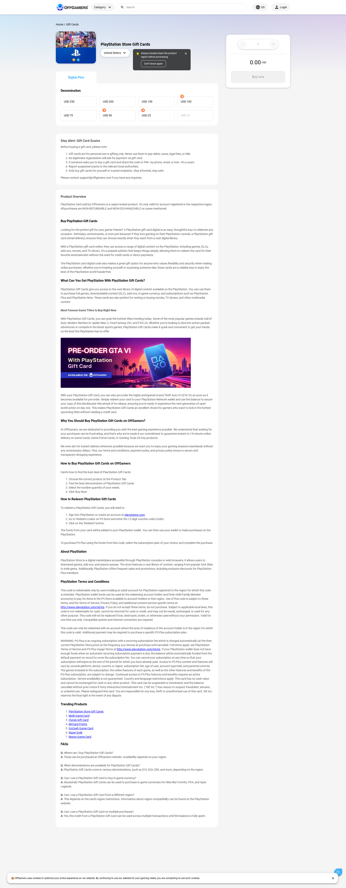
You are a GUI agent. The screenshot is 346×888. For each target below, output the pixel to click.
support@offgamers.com (95, 177)
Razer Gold (75, 732)
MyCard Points (78, 724)
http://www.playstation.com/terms (82, 607)
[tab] (76, 78)
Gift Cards (72, 24)
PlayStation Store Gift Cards (86, 711)
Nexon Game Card (80, 736)
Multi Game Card (79, 715)
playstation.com (135, 514)
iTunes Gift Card (79, 720)
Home (59, 24)
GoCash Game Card (81, 728)
